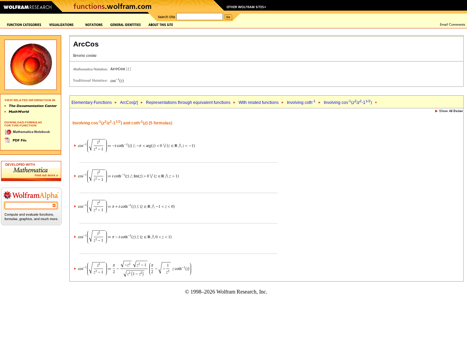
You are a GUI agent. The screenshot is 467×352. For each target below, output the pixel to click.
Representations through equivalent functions (188, 102)
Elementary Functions (91, 102)
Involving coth (301, 102)
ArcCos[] (129, 102)
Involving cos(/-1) (348, 102)
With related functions (259, 102)
